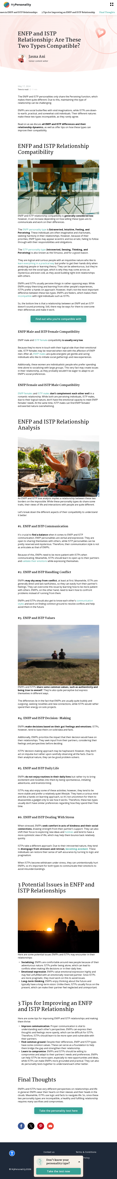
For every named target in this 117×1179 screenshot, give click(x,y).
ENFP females (25, 393)
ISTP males (44, 393)
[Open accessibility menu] (12, 1153)
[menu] (111, 4)
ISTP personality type (34, 249)
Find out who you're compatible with (58, 319)
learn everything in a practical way (36, 263)
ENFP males (39, 353)
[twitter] (32, 1126)
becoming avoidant (77, 848)
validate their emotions (34, 561)
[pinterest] (42, 1126)
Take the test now (58, 1171)
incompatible (25, 296)
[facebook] (23, 1126)
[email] (52, 1126)
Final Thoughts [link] (107, 12)
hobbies (69, 832)
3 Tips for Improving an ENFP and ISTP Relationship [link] (68, 12)
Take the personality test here (58, 1110)
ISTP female (40, 340)
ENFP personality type (34, 229)
